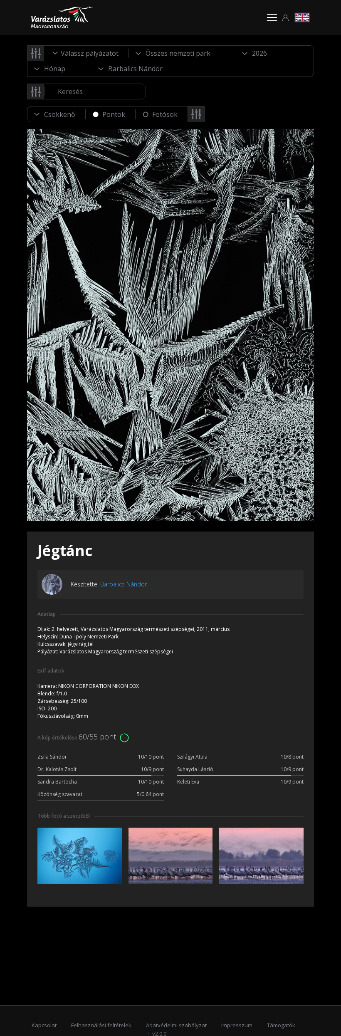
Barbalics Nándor (123, 584)
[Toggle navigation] (272, 17)
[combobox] (86, 53)
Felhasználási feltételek (101, 1025)
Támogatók (281, 1025)
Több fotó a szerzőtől (63, 815)
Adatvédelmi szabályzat (176, 1025)
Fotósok (165, 114)
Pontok (113, 114)
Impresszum (236, 1025)
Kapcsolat (44, 1025)
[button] (285, 18)
